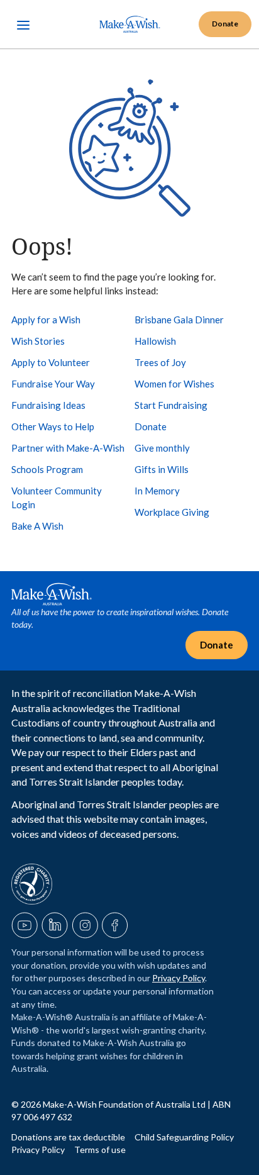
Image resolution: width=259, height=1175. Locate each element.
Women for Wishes (174, 383)
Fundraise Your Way (53, 383)
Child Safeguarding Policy (184, 1137)
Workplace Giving (172, 512)
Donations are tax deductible (69, 1137)
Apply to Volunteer (50, 362)
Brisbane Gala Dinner (179, 319)
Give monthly (162, 448)
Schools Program (47, 469)
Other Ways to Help (52, 426)
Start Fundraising (171, 405)
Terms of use (100, 1149)
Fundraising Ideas (48, 405)
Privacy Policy (178, 977)
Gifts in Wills (162, 469)
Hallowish (155, 341)
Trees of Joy (160, 362)
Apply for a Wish (45, 319)
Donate (151, 426)
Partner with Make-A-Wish (67, 448)
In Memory (157, 490)
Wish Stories (38, 341)
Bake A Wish (37, 526)
